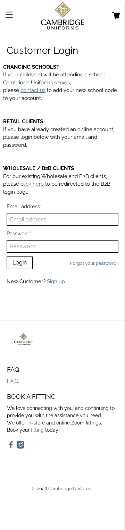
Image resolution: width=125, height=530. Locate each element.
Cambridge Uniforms (70, 488)
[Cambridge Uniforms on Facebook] (11, 447)
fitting (37, 430)
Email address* (24, 206)
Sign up (56, 281)
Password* (19, 233)
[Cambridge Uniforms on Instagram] (21, 447)
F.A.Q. (13, 381)
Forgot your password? (94, 263)
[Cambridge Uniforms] (62, 16)
